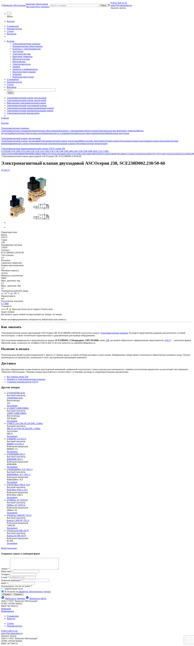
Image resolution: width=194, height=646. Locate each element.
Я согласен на (28, 591)
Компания (6, 608)
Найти (10, 93)
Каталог (11, 21)
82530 (41, 153)
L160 (88, 151)
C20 (105, 153)
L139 (64, 151)
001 (10, 153)
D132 (81, 153)
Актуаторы (17, 51)
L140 (69, 151)
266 (188, 153)
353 (152, 153)
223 (181, 153)
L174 (55, 151)
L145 (74, 151)
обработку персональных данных (34, 591)
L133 (3, 151)
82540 (35, 153)
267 (125, 153)
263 (132, 153)
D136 (76, 153)
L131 (11, 151)
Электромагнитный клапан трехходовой (60, 141)
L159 (84, 151)
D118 (91, 153)
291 (118, 153)
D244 (60, 153)
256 (111, 153)
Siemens (16, 66)
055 (101, 153)
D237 (6, 153)
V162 (156, 153)
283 (149, 153)
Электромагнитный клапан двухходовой (21, 141)
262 (178, 153)
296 (122, 153)
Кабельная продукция (23, 77)
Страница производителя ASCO (22, 382)
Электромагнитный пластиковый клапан (139, 141)
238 (107, 340)
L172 (103, 151)
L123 (31, 151)
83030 (24, 153)
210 (185, 153)
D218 (66, 153)
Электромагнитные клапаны (26, 44)
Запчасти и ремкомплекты (25, 69)
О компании (13, 26)
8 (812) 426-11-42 (119, 3)
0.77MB (5, 303)
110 (174, 153)
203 (142, 153)
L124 (26, 151)
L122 (36, 151)
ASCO (167, 340)
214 (7, 151)
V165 (167, 153)
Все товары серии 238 (17, 376)
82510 (46, 153)
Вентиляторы (19, 61)
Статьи (10, 31)
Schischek (17, 74)
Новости (11, 618)
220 (191, 153)
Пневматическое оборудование (27, 46)
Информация (7, 611)
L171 (98, 151)
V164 (162, 153)
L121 (40, 151)
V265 (52, 153)
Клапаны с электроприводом (26, 49)
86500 (18, 153)
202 (139, 153)
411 (56, 153)
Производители (14, 28)
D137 (71, 153)
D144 (86, 153)
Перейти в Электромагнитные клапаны (26, 379)
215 (129, 153)
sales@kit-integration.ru (121, 5)
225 (146, 153)
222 (171, 153)
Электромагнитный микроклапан (91, 143)
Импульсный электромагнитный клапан (99, 141)
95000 (29, 153)
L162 (93, 151)
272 (135, 153)
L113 (50, 151)
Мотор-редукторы (21, 59)
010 (13, 153)
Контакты (11, 34)
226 (108, 153)
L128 (16, 151)
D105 (96, 153)
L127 (21, 151)
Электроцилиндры (21, 54)
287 (115, 153)
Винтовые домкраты (22, 56)
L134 (60, 151)
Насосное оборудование (24, 72)
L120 (45, 151)
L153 (79, 151)
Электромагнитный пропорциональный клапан (51, 143)
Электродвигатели (21, 64)
